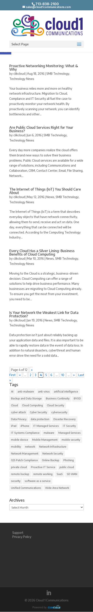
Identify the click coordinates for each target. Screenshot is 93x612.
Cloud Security (55, 405)
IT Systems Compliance (25, 432)
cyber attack (18, 412)
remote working (43, 474)
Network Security (52, 453)
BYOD (77, 398)
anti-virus (44, 391)
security (16, 481)
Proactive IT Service (43, 467)
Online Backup (50, 460)
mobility (16, 446)
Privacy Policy (21, 537)
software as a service (38, 481)
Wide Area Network (57, 488)
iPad (13, 426)
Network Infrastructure (52, 446)
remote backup (20, 474)
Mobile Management (45, 439)
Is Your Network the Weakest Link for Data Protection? (44, 314)
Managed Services (69, 432)
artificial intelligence (66, 391)
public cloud (66, 467)
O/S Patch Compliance (24, 460)
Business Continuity (58, 398)
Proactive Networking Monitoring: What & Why (43, 68)
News (50, 197)
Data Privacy (19, 419)
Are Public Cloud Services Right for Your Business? (41, 129)
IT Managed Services (46, 426)
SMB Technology (57, 73)
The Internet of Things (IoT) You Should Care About (45, 191)
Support (17, 532)
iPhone (25, 426)
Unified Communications (26, 488)
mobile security (71, 439)
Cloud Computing (32, 405)
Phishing (68, 460)
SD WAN (72, 474)
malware (49, 432)
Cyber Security (38, 412)
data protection (40, 419)
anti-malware (26, 391)
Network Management (24, 453)
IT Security (69, 426)
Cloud (14, 405)
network (30, 446)
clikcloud (19, 73)
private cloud (19, 467)
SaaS (60, 474)
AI (12, 391)
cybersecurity (59, 412)
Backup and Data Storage (26, 398)
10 (62, 375)
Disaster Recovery (64, 419)
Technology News (21, 79)
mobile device (19, 439)
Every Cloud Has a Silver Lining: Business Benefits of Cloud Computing (42, 252)
